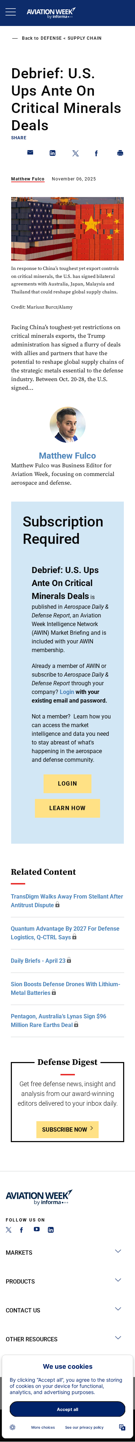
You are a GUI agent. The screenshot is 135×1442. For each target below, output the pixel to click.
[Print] (120, 154)
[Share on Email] (30, 154)
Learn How (67, 808)
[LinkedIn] (51, 1230)
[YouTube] (37, 1230)
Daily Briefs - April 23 (38, 960)
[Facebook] (23, 1230)
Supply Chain (85, 38)
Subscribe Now (64, 1129)
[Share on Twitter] (75, 154)
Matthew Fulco (28, 179)
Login (67, 783)
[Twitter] (9, 1230)
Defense (51, 38)
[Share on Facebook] (98, 154)
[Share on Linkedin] (53, 154)
